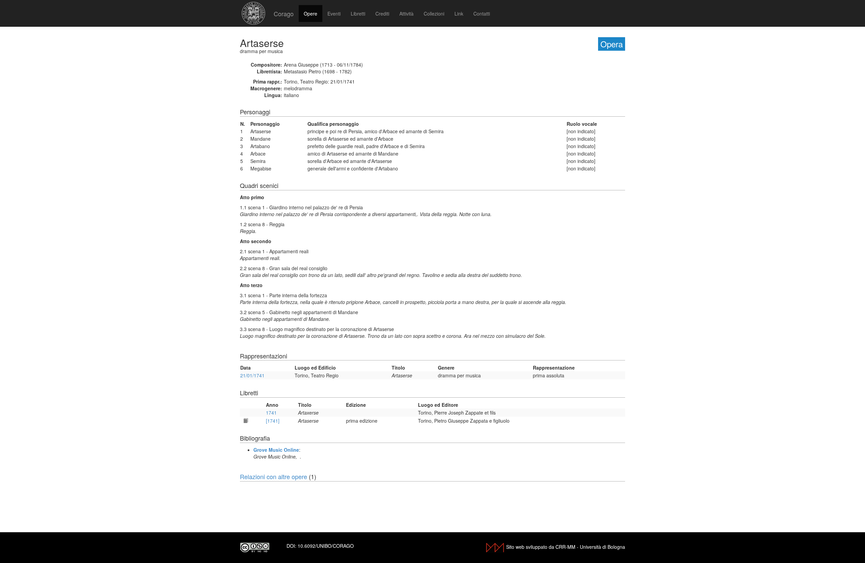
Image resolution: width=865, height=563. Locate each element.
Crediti (382, 13)
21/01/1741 (252, 375)
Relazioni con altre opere (273, 476)
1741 (271, 412)
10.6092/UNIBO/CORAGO (326, 545)
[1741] (272, 420)
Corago (284, 13)
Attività (406, 13)
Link (458, 13)
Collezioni (434, 13)
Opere (310, 13)
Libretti (358, 13)
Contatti (481, 13)
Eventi (334, 13)
